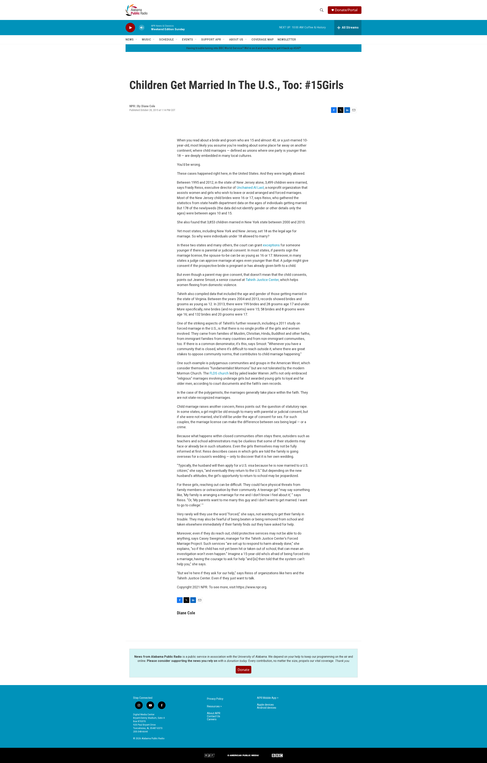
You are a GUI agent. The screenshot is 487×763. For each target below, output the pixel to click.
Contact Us (213, 716)
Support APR (211, 39)
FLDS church (219, 373)
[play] (130, 27)
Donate (243, 669)
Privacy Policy (215, 698)
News (130, 39)
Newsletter (287, 39)
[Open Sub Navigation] (136, 39)
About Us (236, 39)
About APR (213, 713)
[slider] (147, 27)
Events (187, 39)
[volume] (141, 27)
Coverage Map (262, 39)
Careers (211, 719)
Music (146, 39)
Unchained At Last (250, 188)
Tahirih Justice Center (262, 280)
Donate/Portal (346, 10)
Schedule (166, 39)
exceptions (271, 245)
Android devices (266, 707)
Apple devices (265, 704)
